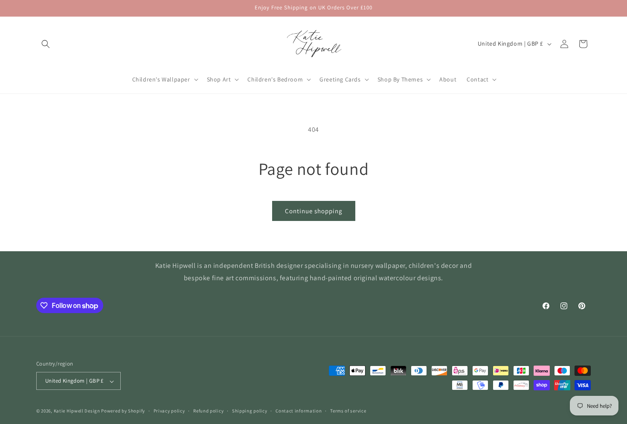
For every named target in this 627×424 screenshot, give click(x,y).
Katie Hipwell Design (77, 411)
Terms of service (348, 411)
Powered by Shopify (123, 411)
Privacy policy (169, 411)
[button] (45, 44)
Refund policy (208, 411)
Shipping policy (249, 411)
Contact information (299, 411)
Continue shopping (314, 211)
